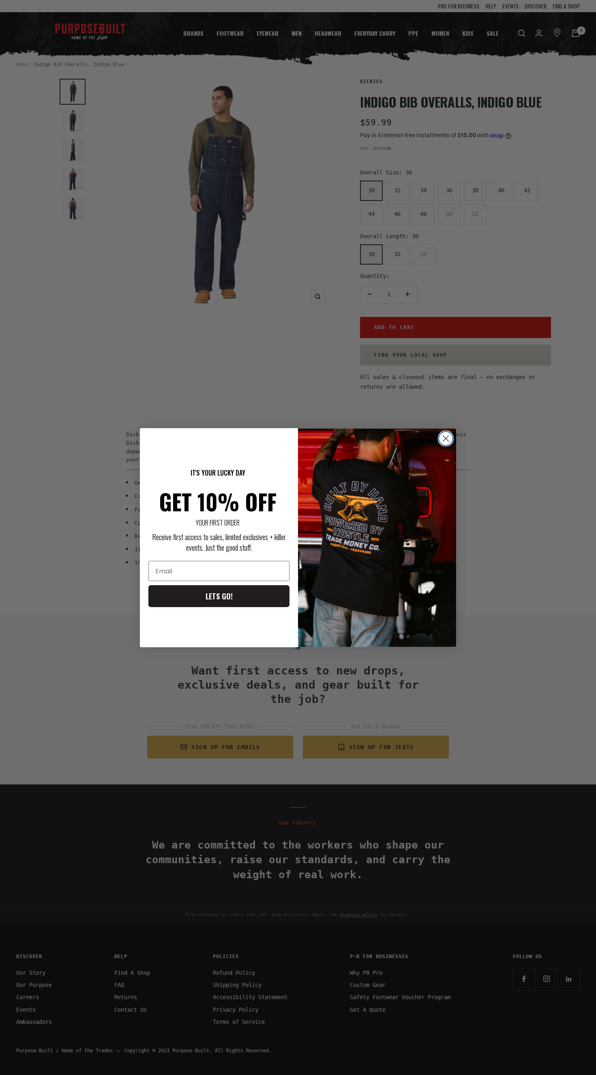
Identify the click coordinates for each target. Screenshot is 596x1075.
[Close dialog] (446, 438)
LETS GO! (219, 596)
